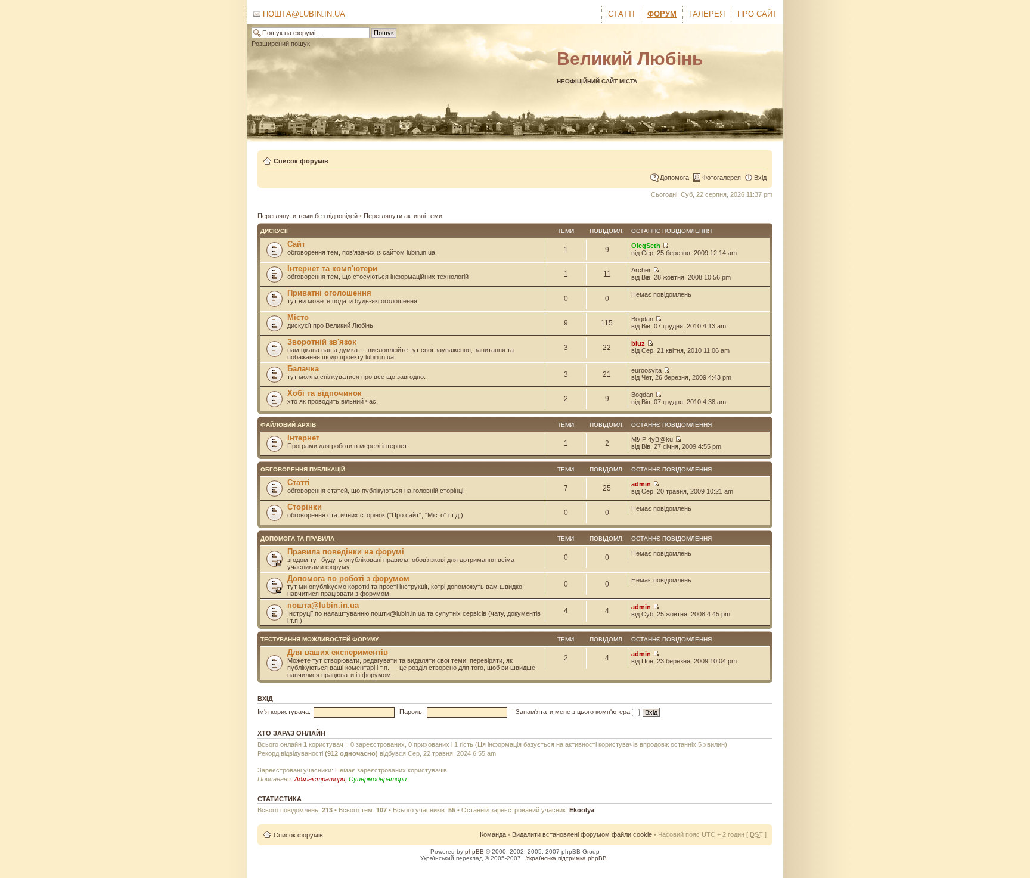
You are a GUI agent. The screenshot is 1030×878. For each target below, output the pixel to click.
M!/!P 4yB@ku (652, 439)
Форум (662, 14)
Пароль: (411, 711)
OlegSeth (645, 245)
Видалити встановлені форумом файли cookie (582, 834)
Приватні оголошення (329, 292)
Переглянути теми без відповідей (308, 215)
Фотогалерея (721, 177)
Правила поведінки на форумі (345, 551)
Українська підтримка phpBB (566, 858)
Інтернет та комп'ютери (332, 268)
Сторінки (304, 506)
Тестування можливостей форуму (319, 639)
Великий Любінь (630, 59)
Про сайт (757, 14)
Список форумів (301, 161)
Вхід (760, 177)
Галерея (707, 14)
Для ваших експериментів (337, 652)
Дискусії (274, 231)
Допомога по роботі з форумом (348, 578)
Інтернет (303, 437)
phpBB (474, 851)
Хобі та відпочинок (324, 393)
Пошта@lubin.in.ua (302, 14)
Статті (621, 14)
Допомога (674, 177)
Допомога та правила (297, 538)
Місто (298, 317)
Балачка (303, 368)
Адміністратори (319, 779)
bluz (638, 343)
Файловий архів (288, 424)
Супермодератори (378, 779)
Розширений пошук (281, 43)
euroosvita (646, 370)
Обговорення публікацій (302, 469)
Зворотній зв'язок (321, 341)
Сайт (296, 244)
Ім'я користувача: (284, 711)
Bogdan (642, 318)
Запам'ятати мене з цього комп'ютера (574, 711)
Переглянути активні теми (403, 215)
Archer (641, 270)
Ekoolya (581, 810)
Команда (493, 834)
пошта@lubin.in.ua (323, 605)
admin (641, 484)
